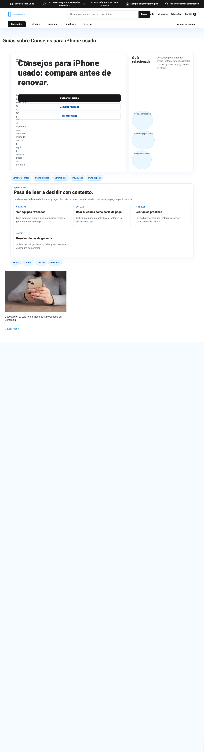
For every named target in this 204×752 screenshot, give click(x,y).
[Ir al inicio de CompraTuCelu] (27, 14)
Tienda (27, 262)
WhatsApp (176, 14)
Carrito (190, 14)
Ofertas (88, 24)
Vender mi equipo (186, 24)
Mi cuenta (163, 14)
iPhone (36, 24)
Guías (16, 262)
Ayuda (151, 14)
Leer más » (13, 328)
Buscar (144, 14)
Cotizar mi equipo (69, 98)
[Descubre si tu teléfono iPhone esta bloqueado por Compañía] (35, 291)
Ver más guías (69, 116)
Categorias (16, 24)
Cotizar (41, 262)
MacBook (71, 24)
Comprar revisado (69, 107)
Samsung (53, 24)
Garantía (55, 262)
